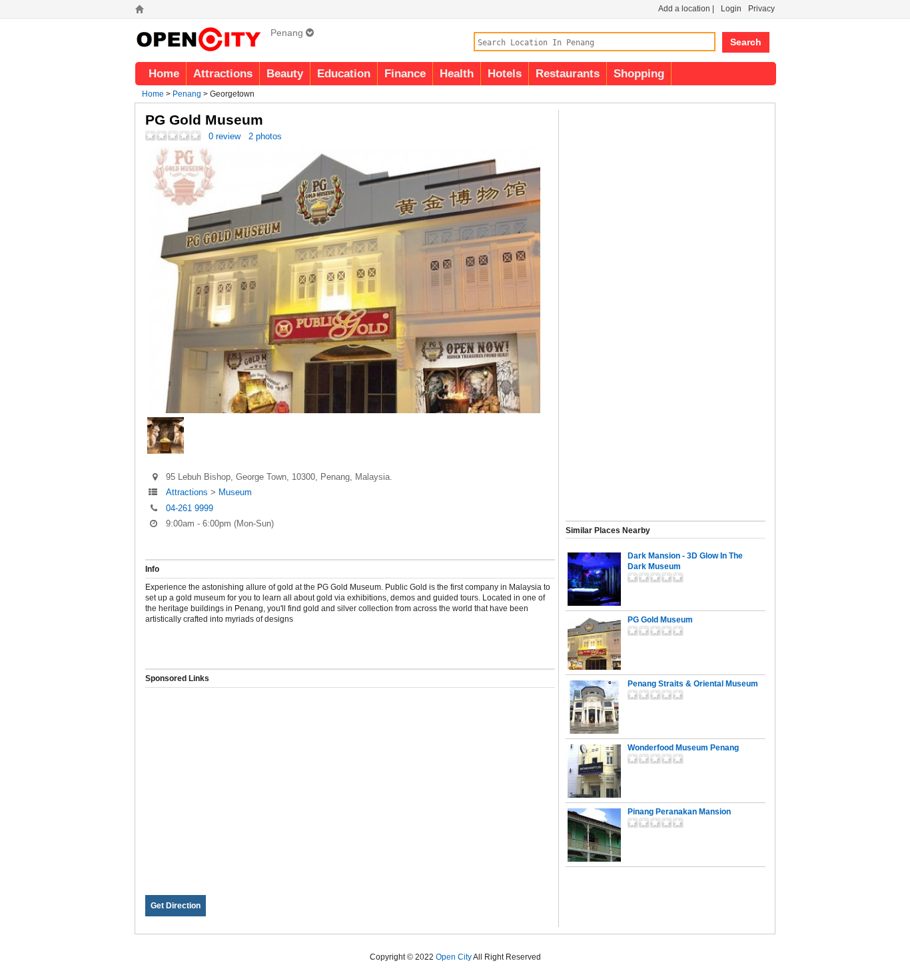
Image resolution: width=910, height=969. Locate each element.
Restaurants (568, 73)
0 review (224, 136)
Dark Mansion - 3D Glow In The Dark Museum (685, 561)
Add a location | (686, 8)
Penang (187, 94)
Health (457, 73)
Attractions (222, 73)
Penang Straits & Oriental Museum (693, 683)
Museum (235, 492)
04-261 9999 (189, 508)
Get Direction (176, 905)
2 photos (265, 136)
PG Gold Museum (660, 619)
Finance (405, 73)
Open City (454, 957)
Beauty (284, 73)
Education (343, 73)
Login (731, 8)
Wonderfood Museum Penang (683, 747)
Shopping (639, 73)
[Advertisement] (350, 781)
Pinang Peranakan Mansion (679, 811)
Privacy (761, 8)
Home (164, 73)
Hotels (505, 73)
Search (745, 42)
